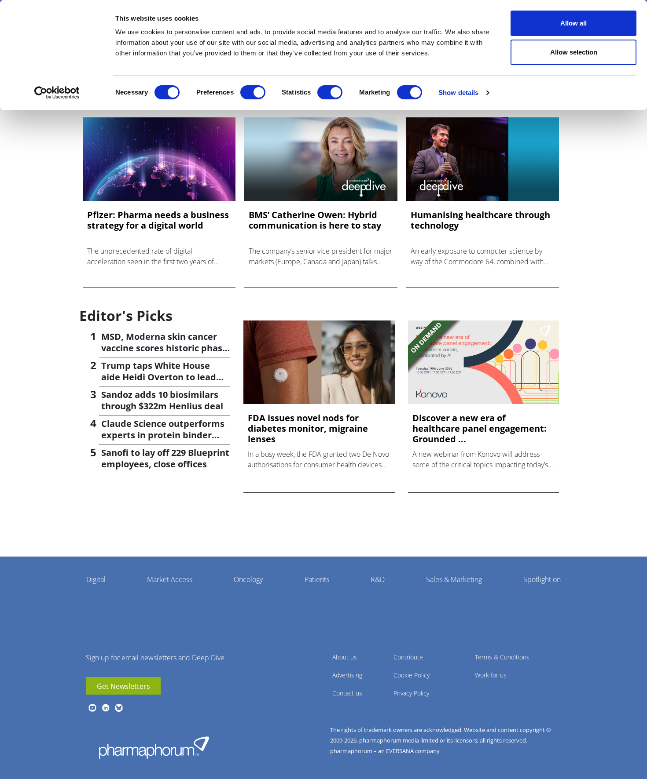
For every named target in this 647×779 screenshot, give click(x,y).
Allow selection (573, 52)
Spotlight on (542, 579)
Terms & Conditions (502, 657)
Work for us (491, 675)
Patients (317, 579)
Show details (458, 92)
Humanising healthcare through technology (480, 220)
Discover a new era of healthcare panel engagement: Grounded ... (479, 428)
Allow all (573, 23)
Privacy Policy (411, 693)
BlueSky (118, 707)
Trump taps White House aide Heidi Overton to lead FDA (158, 377)
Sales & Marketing (454, 579)
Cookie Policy (411, 675)
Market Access (169, 579)
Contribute (408, 657)
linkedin (105, 707)
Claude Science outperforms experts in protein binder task (162, 435)
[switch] (252, 92)
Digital (96, 579)
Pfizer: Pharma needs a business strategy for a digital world (158, 220)
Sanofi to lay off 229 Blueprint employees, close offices (165, 458)
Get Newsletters (123, 686)
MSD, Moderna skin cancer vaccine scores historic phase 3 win (164, 348)
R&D (378, 579)
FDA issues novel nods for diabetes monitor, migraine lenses (308, 428)
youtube (92, 707)
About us (344, 657)
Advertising (347, 675)
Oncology (248, 579)
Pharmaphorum (154, 747)
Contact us (347, 693)
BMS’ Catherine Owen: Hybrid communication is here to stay (315, 220)
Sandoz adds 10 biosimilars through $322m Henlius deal (162, 400)
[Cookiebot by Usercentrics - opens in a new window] (57, 92)
